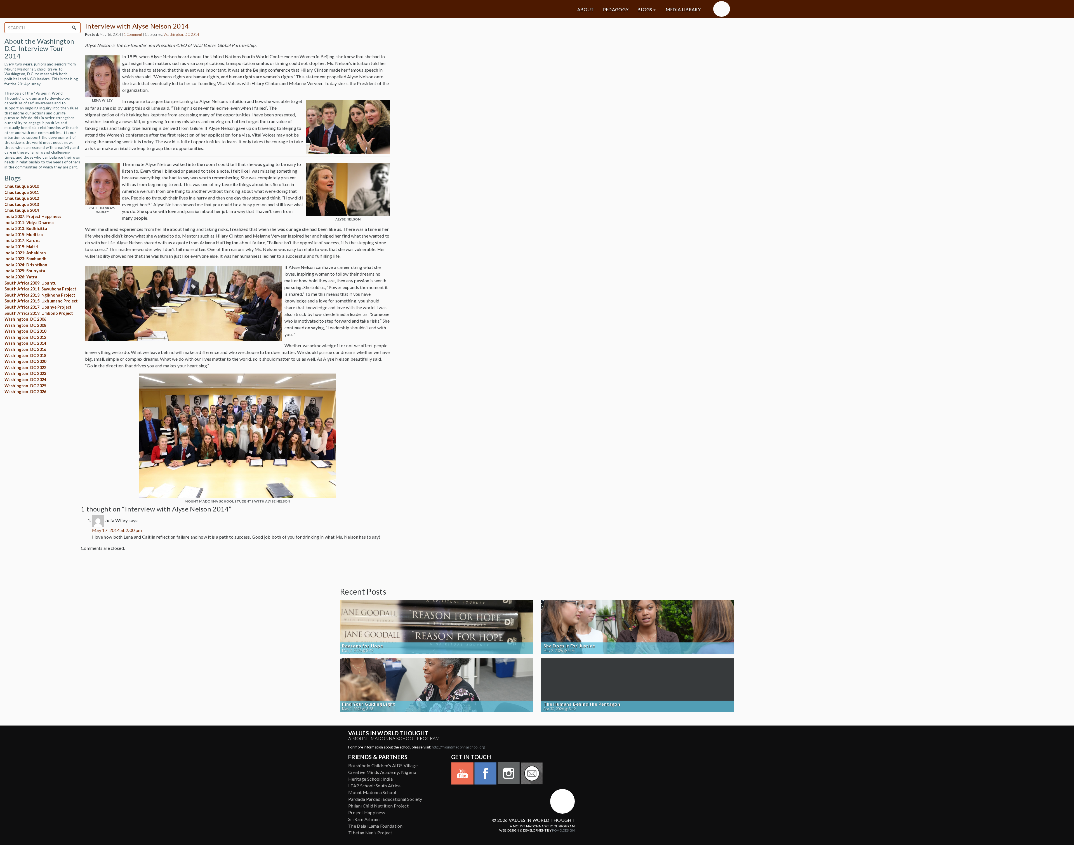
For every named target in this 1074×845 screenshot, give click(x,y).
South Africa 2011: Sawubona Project (40, 289)
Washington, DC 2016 (25, 349)
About (585, 9)
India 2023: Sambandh (25, 258)
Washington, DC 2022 (25, 367)
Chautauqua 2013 (21, 204)
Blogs (644, 9)
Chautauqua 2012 (21, 198)
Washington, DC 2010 (25, 331)
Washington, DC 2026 (25, 391)
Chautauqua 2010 (21, 186)
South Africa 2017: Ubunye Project (38, 307)
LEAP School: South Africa (374, 785)
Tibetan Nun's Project (370, 832)
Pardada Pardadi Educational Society (385, 799)
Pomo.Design (563, 830)
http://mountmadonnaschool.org (458, 747)
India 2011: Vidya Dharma (29, 222)
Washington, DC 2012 (25, 337)
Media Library (683, 9)
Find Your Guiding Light (368, 704)
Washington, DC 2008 (25, 325)
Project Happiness (366, 812)
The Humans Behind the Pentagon (581, 704)
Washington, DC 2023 (25, 373)
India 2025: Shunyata (24, 270)
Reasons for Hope (362, 646)
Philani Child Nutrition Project (378, 805)
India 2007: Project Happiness (33, 216)
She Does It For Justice (569, 646)
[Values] (403, 9)
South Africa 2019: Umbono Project (38, 313)
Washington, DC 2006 (25, 319)
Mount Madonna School (372, 792)
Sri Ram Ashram (364, 819)
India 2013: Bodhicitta (25, 228)
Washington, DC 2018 (25, 355)
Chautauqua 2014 (21, 210)
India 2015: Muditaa (23, 234)
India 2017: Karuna (22, 240)
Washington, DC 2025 (25, 385)
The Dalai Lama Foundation (375, 825)
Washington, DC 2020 (25, 361)
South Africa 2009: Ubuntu (30, 283)
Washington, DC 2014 (25, 343)
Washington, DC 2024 (25, 379)
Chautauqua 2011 (21, 192)
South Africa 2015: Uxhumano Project (41, 301)
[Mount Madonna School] (721, 9)
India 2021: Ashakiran (25, 252)
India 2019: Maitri (21, 246)
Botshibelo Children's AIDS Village (383, 765)
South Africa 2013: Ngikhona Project (40, 295)
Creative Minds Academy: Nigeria (382, 772)
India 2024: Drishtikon (26, 264)
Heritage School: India (370, 778)
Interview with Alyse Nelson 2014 (137, 26)
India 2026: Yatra (20, 276)
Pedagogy (616, 9)
